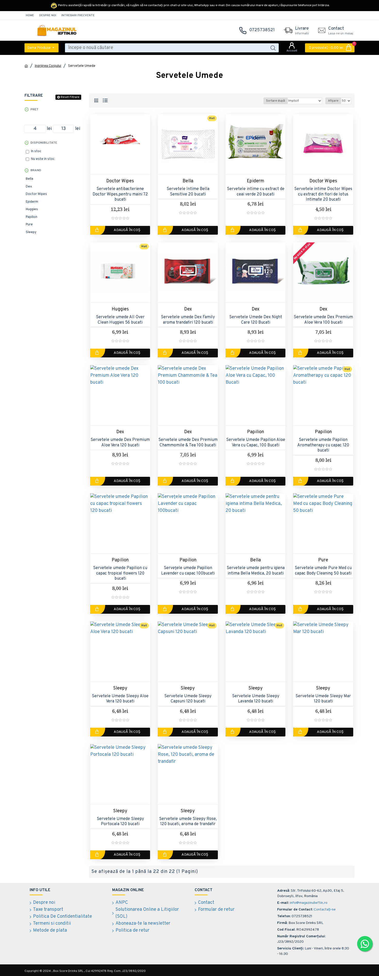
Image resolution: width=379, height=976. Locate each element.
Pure (323, 560)
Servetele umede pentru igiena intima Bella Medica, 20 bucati (256, 570)
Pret (34, 110)
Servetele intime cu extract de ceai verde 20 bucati (255, 191)
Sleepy (120, 688)
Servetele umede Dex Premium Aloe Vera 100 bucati (323, 320)
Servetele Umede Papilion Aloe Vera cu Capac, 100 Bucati (255, 442)
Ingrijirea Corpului (48, 66)
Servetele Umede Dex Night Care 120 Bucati (255, 320)
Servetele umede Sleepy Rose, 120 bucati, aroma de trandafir (188, 821)
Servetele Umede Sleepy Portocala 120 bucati (120, 821)
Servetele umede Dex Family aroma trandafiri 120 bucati (188, 320)
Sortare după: (275, 101)
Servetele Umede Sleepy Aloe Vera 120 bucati (120, 699)
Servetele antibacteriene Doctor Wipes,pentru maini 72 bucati (120, 194)
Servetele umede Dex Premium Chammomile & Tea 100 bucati (188, 442)
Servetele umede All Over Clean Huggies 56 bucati (120, 320)
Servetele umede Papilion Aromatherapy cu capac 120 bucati (323, 445)
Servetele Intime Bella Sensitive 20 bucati (188, 191)
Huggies (120, 309)
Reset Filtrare (70, 97)
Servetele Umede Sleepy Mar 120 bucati (323, 699)
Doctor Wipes (120, 181)
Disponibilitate (43, 143)
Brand (35, 170)
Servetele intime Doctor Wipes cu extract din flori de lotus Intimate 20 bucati (323, 194)
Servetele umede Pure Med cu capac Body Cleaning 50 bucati (323, 570)
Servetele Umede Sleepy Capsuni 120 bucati (187, 699)
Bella (188, 181)
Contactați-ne (325, 909)
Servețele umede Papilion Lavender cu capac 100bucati (188, 570)
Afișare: (333, 101)
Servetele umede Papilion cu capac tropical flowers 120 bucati (120, 573)
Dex (188, 309)
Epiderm (255, 181)
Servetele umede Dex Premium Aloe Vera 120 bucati (120, 442)
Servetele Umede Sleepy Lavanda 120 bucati (255, 699)
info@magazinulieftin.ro (308, 903)
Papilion (255, 432)
